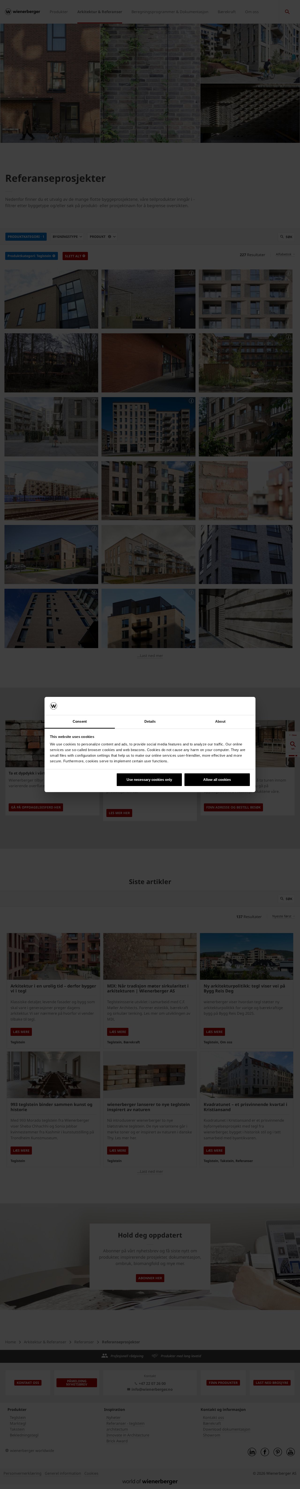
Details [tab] (150, 721)
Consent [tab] (80, 721)
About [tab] (220, 721)
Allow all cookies (217, 780)
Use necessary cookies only (149, 780)
